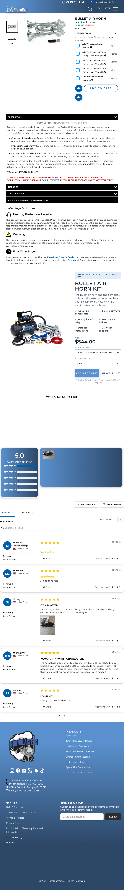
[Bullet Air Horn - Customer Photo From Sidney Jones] (48, 454)
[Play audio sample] (78, 88)
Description (15, 117)
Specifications (16, 193)
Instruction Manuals (77, 762)
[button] (113, 558)
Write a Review (113, 504)
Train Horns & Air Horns (79, 740)
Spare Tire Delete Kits (78, 767)
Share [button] (48, 558)
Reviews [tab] (6, 512)
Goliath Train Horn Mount (80, 772)
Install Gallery (80, 260)
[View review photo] (47, 625)
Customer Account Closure (21, 812)
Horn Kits (71, 735)
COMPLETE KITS (50, 180)
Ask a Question (88, 504)
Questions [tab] (25, 512)
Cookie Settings (15, 837)
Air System (82, 347)
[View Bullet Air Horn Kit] (36, 328)
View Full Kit (111, 373)
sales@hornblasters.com (24, 790)
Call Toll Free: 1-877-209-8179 (25, 780)
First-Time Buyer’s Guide (60, 257)
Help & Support (14, 807)
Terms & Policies (15, 817)
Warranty (11, 842)
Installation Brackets (77, 746)
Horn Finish (81, 29)
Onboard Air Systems (78, 756)
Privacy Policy (13, 823)
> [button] (70, 715)
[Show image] (12, 27)
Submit (113, 816)
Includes (13, 187)
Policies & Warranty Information (28, 200)
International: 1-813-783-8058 (26, 783)
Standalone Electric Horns (80, 751)
